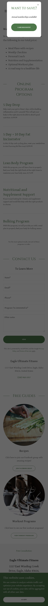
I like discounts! (24, 27)
